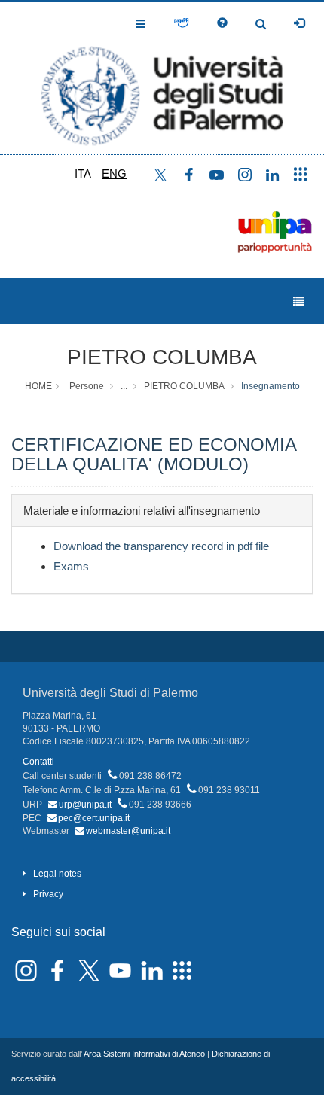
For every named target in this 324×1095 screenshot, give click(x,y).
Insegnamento (270, 386)
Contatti (38, 761)
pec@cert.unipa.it (94, 818)
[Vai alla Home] (162, 78)
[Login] (299, 23)
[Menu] (299, 301)
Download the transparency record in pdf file (161, 546)
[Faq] (222, 23)
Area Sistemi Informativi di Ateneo (144, 1053)
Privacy (48, 894)
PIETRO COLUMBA (162, 357)
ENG (114, 173)
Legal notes (57, 873)
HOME (38, 386)
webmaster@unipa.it (128, 831)
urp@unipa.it (85, 804)
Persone (86, 386)
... (124, 386)
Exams (71, 566)
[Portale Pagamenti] (181, 23)
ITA (83, 173)
